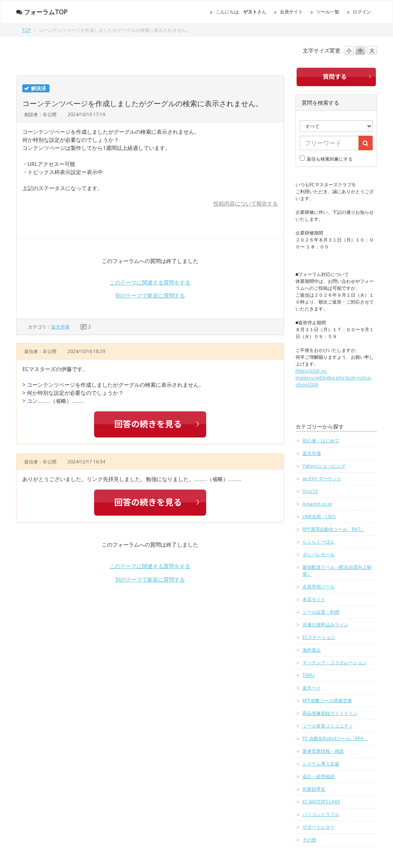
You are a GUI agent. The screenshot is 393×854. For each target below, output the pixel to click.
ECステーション (318, 637)
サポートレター (318, 827)
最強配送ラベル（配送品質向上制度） (337, 570)
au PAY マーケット (322, 478)
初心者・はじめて (320, 440)
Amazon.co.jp (317, 504)
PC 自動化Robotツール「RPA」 (335, 738)
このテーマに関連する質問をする (150, 282)
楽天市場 (60, 327)
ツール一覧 (327, 11)
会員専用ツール (318, 586)
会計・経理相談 (318, 776)
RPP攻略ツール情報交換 (327, 700)
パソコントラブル (320, 814)
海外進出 (311, 650)
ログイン (362, 11)
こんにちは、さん (241, 11)
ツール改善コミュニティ (327, 726)
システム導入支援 (320, 763)
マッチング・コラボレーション (334, 662)
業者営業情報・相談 (323, 751)
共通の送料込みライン (325, 624)
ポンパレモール (318, 554)
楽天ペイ (311, 688)
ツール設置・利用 (320, 612)
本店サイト (313, 599)
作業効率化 (313, 789)
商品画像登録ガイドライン (330, 713)
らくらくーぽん (318, 542)
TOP (26, 30)
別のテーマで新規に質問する (150, 295)
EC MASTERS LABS (321, 801)
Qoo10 (310, 491)
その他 (309, 839)
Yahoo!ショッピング (323, 466)
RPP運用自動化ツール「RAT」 (333, 529)
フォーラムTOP (46, 12)
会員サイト (291, 11)
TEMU (308, 675)
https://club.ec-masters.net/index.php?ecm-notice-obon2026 (334, 378)
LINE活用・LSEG (319, 516)
